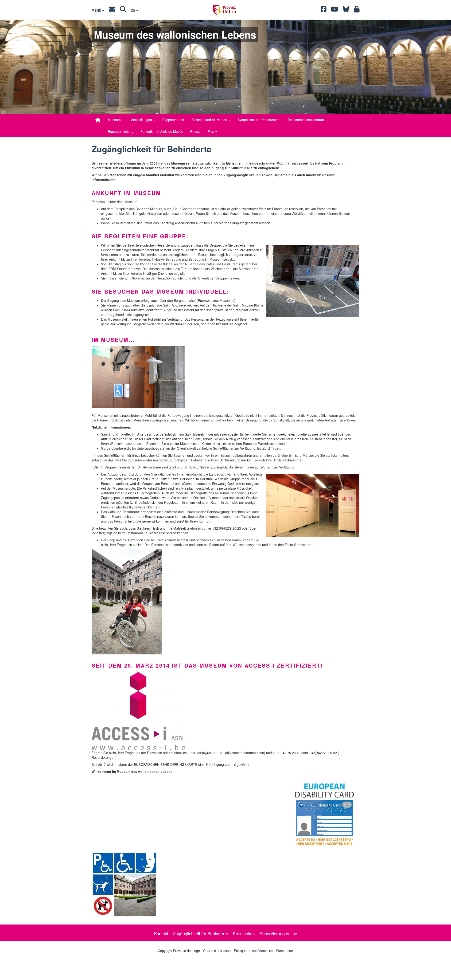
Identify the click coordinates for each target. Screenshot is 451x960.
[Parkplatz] (312, 281)
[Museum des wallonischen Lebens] (98, 120)
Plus (211, 131)
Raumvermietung (120, 131)
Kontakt (161, 933)
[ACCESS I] (225, 711)
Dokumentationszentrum (306, 119)
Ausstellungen (142, 119)
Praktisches (244, 933)
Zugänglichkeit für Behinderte (200, 933)
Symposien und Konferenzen (258, 119)
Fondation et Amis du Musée (161, 131)
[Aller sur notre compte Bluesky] (346, 10)
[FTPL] (225, 601)
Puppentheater (173, 119)
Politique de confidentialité (253, 950)
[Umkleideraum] (312, 505)
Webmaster (284, 950)
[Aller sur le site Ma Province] (357, 10)
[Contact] (112, 10)
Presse (195, 131)
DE (133, 10)
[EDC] (324, 814)
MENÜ (97, 10)
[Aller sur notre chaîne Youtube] (334, 10)
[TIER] (225, 884)
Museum (115, 119)
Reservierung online (278, 933)
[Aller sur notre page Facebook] (324, 10)
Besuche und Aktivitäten (209, 119)
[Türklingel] (225, 377)
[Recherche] (123, 10)
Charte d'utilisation (217, 950)
